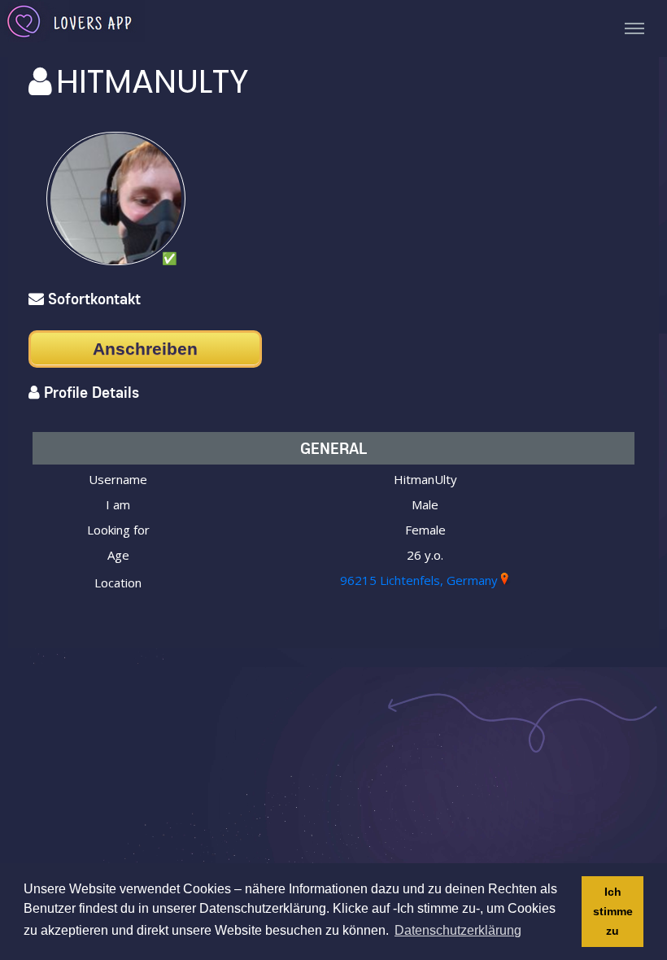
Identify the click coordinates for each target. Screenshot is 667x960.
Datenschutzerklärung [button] (458, 930)
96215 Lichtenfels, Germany (419, 580)
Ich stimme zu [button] (613, 911)
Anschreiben (145, 348)
